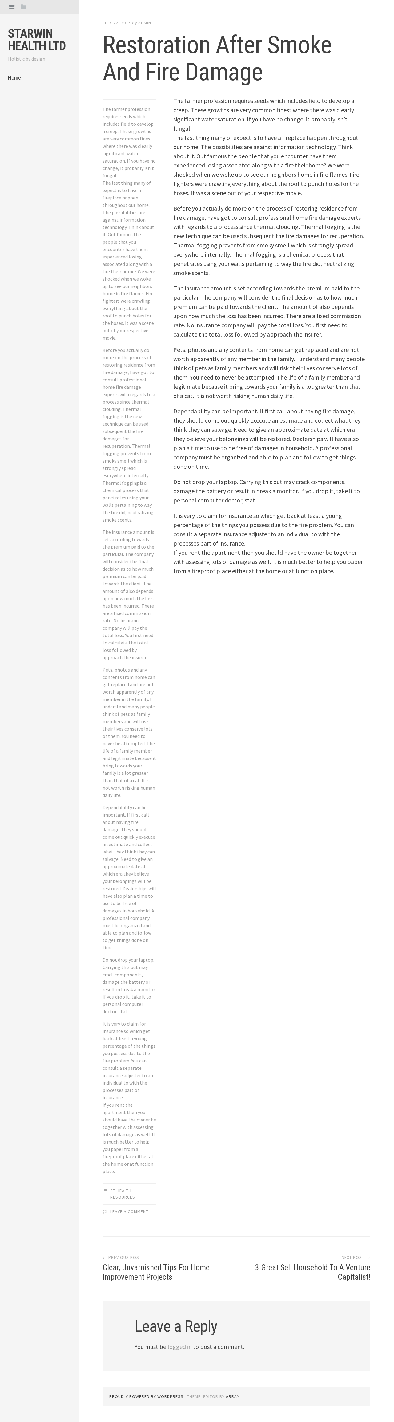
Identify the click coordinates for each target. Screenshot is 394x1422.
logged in (179, 1346)
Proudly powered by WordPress (146, 1396)
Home (14, 77)
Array (232, 1396)
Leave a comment (129, 1211)
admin (144, 23)
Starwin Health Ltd (37, 39)
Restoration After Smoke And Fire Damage (217, 58)
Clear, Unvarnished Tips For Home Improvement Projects (156, 1272)
